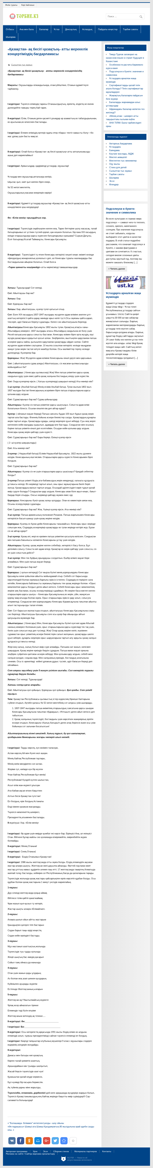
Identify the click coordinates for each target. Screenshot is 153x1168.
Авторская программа (16, 1151)
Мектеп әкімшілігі (118, 157)
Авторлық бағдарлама (120, 143)
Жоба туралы (11, 5)
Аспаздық (87, 29)
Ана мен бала (27, 29)
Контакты (106, 1151)
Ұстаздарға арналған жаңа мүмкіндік (123, 295)
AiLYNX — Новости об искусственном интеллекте (79, 1159)
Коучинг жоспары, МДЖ (121, 153)
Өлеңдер (113, 184)
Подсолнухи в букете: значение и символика (121, 211)
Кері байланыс (28, 5)
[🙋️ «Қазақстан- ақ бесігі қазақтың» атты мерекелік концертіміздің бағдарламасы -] (64, 1140)
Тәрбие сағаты (130, 29)
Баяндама (114, 150)
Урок (35, 1151)
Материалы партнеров (85, 1151)
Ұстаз (56, 29)
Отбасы (10, 29)
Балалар (43, 29)
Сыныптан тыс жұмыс (21, 65)
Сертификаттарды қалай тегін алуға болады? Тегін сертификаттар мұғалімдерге (124, 88)
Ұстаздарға (115, 147)
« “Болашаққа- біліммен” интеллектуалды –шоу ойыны (36, 1123)
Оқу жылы (114, 164)
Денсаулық (71, 29)
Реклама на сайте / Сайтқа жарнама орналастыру (30, 1154)
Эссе (111, 181)
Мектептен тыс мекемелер (123, 160)
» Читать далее (116, 268)
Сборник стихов (61, 1151)
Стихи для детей (117, 167)
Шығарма (10, 36)
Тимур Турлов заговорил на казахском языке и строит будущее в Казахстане (125, 58)
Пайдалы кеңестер (107, 29)
